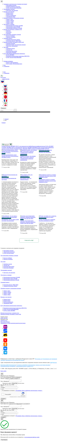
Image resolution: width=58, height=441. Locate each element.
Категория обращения (6, 377)
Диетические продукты (9, 251)
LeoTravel (33, 148)
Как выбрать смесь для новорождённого (25, 179)
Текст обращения (5, 381)
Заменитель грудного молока (25, 177)
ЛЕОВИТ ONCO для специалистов (19, 146)
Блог (4, 65)
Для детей (5, 47)
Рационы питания (10, 43)
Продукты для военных (12, 46)
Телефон (3, 387)
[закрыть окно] (10, 144)
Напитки (8, 30)
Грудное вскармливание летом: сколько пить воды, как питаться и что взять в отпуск (10, 156)
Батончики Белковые (8, 267)
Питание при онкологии (45, 152)
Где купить (3, 77)
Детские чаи (9, 49)
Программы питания (11, 5)
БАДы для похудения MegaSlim (13, 7)
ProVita (11, 148)
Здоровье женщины (8, 61)
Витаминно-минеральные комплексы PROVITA (17, 56)
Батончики (8, 32)
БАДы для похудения (42, 147)
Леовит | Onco (9, 19)
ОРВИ (29, 148)
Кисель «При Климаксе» (12, 62)
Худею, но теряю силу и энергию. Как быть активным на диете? (47, 220)
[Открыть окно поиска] (2, 76)
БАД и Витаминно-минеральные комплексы (14, 53)
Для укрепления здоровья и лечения (12, 34)
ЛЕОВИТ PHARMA (32, 147)
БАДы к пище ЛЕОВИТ (9, 310)
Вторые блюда (9, 14)
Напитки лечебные (10, 37)
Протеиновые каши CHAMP (13, 27)
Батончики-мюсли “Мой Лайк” (13, 40)
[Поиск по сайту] (15, 110)
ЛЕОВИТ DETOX (44, 148)
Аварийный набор (10, 16)
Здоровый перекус (7, 38)
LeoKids (30, 146)
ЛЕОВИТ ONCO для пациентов (14, 147)
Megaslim (25, 148)
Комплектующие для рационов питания (16, 44)
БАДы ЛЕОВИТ (10, 54)
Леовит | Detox (9, 23)
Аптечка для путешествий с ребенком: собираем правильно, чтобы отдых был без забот (28, 222)
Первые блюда (9, 13)
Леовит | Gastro (10, 21)
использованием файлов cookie (31, 437)
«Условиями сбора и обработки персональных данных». (28, 390)
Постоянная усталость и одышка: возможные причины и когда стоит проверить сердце (47, 181)
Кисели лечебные (10, 35)
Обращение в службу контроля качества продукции (13, 323)
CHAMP (38, 148)
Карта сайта (3, 371)
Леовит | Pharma (10, 20)
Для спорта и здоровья (8, 24)
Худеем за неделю (6, 146)
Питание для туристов (8, 11)
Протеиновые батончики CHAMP (14, 25)
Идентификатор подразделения (8, 403)
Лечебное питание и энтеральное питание (13, 18)
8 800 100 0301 (4, 318)
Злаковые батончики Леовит (13, 39)
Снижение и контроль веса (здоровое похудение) (15, 4)
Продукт (3, 378)
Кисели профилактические (38, 146)
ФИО (2, 386)
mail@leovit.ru (4, 320)
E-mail (2, 389)
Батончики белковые (11, 52)
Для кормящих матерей (9, 9)
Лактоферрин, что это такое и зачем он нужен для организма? (10, 220)
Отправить (3, 398)
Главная (6, 119)
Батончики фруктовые (11, 51)
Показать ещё (29, 240)
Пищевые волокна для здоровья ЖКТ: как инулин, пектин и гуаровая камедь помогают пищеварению (28, 158)
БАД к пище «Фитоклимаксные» (14, 63)
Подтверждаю (4, 439)
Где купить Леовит (5, 321)
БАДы (47, 146)
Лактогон (24, 147)
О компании (6, 66)
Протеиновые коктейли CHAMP (14, 28)
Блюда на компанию (11, 15)
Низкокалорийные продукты (13, 6)
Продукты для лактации (12, 10)
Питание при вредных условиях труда (12, 29)
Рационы (8, 33)
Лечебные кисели (10, 48)
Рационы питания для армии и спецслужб (13, 42)
